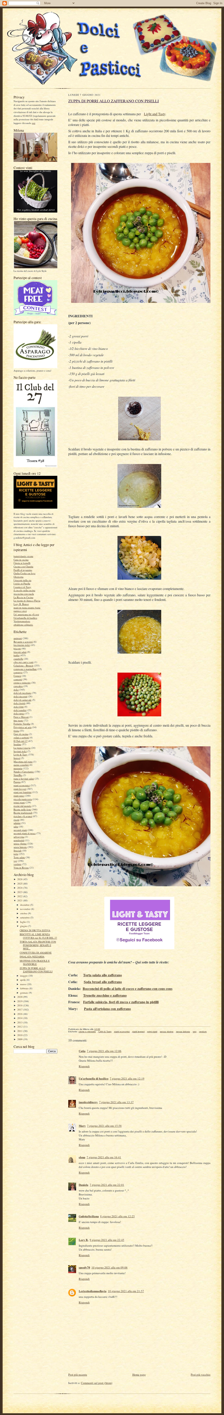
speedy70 (84, 1267)
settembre (25, 917)
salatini (17, 823)
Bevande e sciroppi (23, 641)
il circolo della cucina (24, 590)
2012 (20, 1026)
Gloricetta (18, 576)
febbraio (24, 988)
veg (15, 860)
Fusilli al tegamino (23, 570)
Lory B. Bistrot (21, 604)
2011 (20, 1031)
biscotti (17, 648)
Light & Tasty (21, 754)
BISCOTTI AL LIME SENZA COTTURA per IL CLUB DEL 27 (38, 936)
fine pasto (18, 720)
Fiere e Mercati (21, 717)
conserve (18, 672)
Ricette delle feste (22, 809)
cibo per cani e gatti (23, 662)
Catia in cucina (21, 559)
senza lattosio (20, 847)
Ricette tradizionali (23, 812)
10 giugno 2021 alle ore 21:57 (126, 1291)
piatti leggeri (20, 788)
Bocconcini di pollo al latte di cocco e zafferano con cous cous (127, 988)
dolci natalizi (20, 710)
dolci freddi (19, 703)
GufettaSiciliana (89, 1216)
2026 (20, 879)
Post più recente (77, 1375)
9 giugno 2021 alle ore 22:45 (107, 1240)
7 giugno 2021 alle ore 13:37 (116, 1102)
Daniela (83, 1185)
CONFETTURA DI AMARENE (36, 952)
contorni (18, 679)
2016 (20, 1013)
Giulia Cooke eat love (24, 573)
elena (82, 1157)
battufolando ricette (23, 556)
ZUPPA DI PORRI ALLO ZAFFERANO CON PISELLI (36, 970)
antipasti (18, 638)
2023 (20, 892)
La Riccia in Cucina (23, 597)
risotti (16, 819)
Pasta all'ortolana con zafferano (107, 1008)
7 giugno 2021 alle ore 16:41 (104, 1157)
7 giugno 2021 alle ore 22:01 (107, 1185)
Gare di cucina (21, 734)
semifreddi (19, 840)
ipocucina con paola (24, 593)
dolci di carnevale (23, 699)
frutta (16, 730)
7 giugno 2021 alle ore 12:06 (104, 1051)
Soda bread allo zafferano (103, 981)
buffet (16, 655)
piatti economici (22, 785)
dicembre (25, 904)
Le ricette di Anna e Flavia (27, 600)
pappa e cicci (20, 610)
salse (16, 826)
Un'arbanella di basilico (25, 617)
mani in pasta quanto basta (27, 607)
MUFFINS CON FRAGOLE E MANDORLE (35, 962)
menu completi (21, 764)
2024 (20, 887)
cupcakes (18, 686)
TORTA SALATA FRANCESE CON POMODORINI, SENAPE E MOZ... (38, 945)
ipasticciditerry (88, 1102)
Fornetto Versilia (22, 723)
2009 (20, 1039)
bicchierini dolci (22, 645)
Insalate (17, 744)
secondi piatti (20, 830)
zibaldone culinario (23, 624)
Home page (139, 1375)
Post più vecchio (200, 1375)
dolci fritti (19, 706)
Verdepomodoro (22, 621)
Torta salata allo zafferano (102, 974)
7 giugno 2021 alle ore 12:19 (127, 1078)
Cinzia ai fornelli (22, 563)
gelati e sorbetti (21, 737)
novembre (25, 909)
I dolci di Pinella (22, 583)
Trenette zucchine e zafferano (105, 995)
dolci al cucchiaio (22, 692)
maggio (24, 975)
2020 (20, 996)
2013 (20, 1022)
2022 (20, 896)
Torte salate (19, 857)
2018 (20, 1005)
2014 (20, 1018)
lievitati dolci (20, 751)
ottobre (24, 913)
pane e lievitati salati (24, 778)
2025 (20, 883)
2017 (20, 1009)
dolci (16, 689)
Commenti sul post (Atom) (96, 1383)
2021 (20, 900)
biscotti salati (20, 652)
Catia (82, 1051)
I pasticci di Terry (22, 587)
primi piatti (19, 802)
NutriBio (18, 775)
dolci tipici (19, 713)
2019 (20, 1001)
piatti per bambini (23, 792)
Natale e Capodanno (24, 771)
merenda (18, 768)
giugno (24, 926)
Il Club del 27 (21, 741)
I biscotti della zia (22, 580)
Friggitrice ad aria (23, 727)
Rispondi (84, 1066)
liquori (17, 758)
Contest (17, 675)
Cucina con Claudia (23, 566)
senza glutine (20, 843)
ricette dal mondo (22, 806)
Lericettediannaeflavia (93, 1291)
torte (16, 853)
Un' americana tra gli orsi (26, 614)
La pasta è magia (22, 747)
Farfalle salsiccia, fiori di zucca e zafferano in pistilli (121, 1001)
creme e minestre (22, 682)
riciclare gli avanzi (23, 816)
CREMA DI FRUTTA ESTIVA (35, 930)
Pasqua (17, 781)
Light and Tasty (154, 114)
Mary (82, 1126)
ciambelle (18, 658)
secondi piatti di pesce (25, 833)
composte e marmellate (25, 669)
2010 (20, 1035)
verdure (17, 864)
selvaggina (19, 836)
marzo (23, 984)
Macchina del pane (23, 761)
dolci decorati (20, 696)
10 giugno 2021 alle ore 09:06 (109, 1267)
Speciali (17, 850)
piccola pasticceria (23, 799)
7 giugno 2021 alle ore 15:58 (104, 1126)
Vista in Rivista (21, 867)
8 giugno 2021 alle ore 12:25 (117, 1216)
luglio (23, 921)
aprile (23, 979)
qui (33, 123)
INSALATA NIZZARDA (32, 956)
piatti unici (19, 795)
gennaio (24, 992)
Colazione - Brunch (23, 665)
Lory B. (83, 1240)
